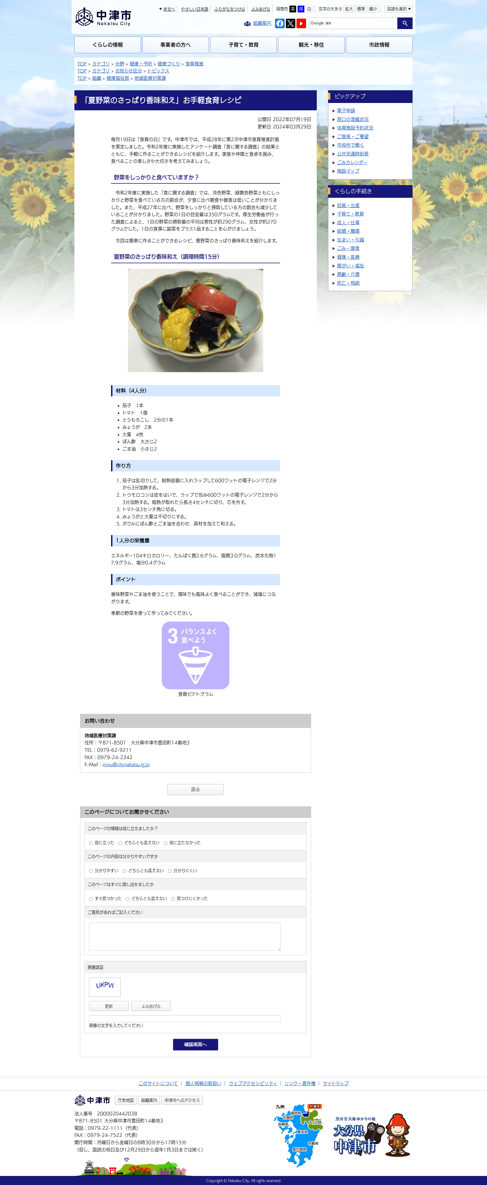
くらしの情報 (107, 44)
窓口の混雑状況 (353, 119)
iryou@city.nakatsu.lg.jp (126, 764)
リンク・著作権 (300, 1083)
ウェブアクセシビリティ (253, 1083)
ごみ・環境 (348, 248)
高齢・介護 (348, 274)
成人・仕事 (348, 222)
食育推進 (194, 64)
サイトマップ (336, 1083)
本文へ (169, 9)
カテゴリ (101, 64)
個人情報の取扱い (203, 1083)
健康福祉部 (118, 78)
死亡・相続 (348, 283)
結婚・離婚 (348, 231)
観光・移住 (311, 44)
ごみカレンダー (352, 162)
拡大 (349, 9)
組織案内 (149, 1100)
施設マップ (348, 171)
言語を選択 (397, 9)
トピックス (158, 71)
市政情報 (379, 44)
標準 (361, 9)
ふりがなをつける (229, 9)
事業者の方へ (175, 44)
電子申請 (346, 110)
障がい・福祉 (350, 266)
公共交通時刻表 (353, 154)
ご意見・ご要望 (353, 136)
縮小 (373, 9)
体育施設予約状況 (355, 128)
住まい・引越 (350, 240)
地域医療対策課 (150, 78)
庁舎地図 (126, 1100)
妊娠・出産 (348, 205)
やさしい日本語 (194, 9)
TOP (82, 64)
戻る (195, 789)
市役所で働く (350, 145)
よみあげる (260, 9)
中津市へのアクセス (182, 1100)
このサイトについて (158, 1083)
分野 (119, 64)
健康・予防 (141, 64)
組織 (96, 78)
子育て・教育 (244, 44)
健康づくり (169, 64)
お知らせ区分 (128, 71)
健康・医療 (348, 257)
